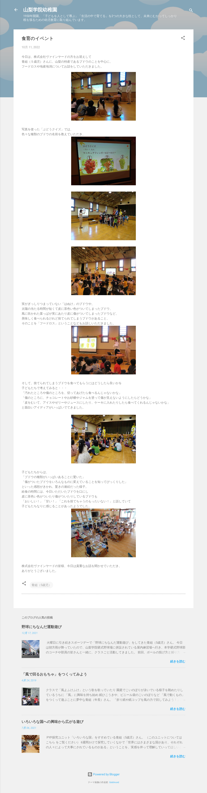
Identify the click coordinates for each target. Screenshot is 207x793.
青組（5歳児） (41, 585)
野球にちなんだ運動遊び (42, 627)
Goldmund (114, 782)
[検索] (191, 11)
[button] (183, 38)
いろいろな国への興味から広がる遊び (52, 721)
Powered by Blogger (106, 774)
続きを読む (177, 661)
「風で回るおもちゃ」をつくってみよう (54, 674)
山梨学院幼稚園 (40, 10)
